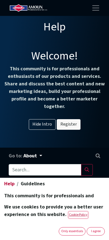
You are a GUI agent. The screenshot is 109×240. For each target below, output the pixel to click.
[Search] (87, 170)
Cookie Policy (78, 215)
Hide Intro (42, 124)
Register (68, 124)
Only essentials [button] (72, 231)
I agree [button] (96, 231)
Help (9, 184)
